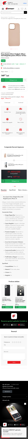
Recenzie (6, 351)
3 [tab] (14, 49)
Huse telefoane (11, 17)
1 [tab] (11, 49)
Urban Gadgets (5, 52)
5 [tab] (17, 49)
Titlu (5, 345)
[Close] (1, 3)
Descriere (4, 190)
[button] (18, 9)
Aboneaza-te (7, 391)
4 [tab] (15, 49)
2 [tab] (12, 49)
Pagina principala (4, 17)
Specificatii (12, 190)
